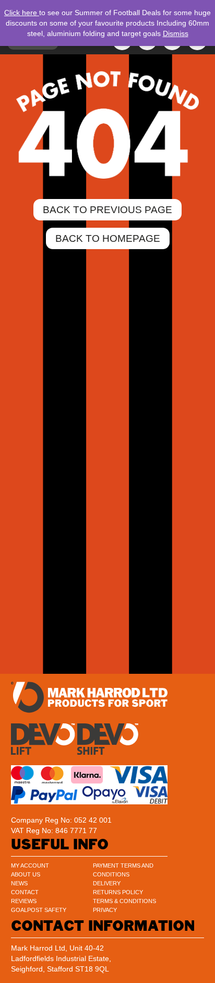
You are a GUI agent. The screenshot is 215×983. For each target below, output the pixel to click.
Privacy (105, 910)
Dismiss (175, 33)
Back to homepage (107, 238)
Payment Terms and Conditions (123, 869)
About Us (25, 874)
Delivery (107, 883)
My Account (30, 865)
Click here (21, 12)
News (19, 883)
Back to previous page (107, 209)
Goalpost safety (38, 910)
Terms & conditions (124, 901)
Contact (25, 892)
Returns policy (118, 892)
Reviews (24, 901)
